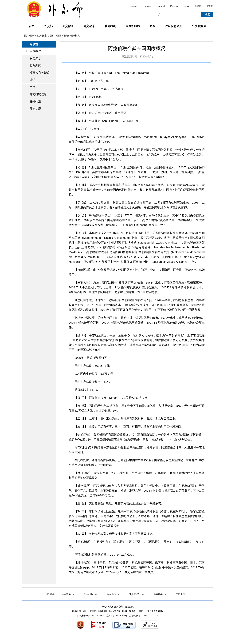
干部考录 (180, 594)
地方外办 (111, 594)
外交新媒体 (199, 26)
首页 (32, 26)
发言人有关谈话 (40, 72)
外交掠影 (35, 108)
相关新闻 (35, 65)
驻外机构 (110, 26)
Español (161, 6)
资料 (152, 26)
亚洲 (59, 35)
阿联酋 (66, 35)
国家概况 (35, 51)
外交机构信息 (38, 94)
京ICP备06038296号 (116, 615)
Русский (174, 6)
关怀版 (210, 6)
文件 (32, 87)
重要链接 (158, 594)
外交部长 (68, 26)
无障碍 (198, 6)
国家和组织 (133, 26)
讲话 (32, 79)
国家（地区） (49, 35)
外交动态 (89, 26)
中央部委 (66, 594)
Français (146, 6)
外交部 (48, 26)
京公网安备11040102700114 (143, 615)
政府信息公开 (173, 26)
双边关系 (35, 58)
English (133, 6)
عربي (186, 6)
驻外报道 (35, 101)
